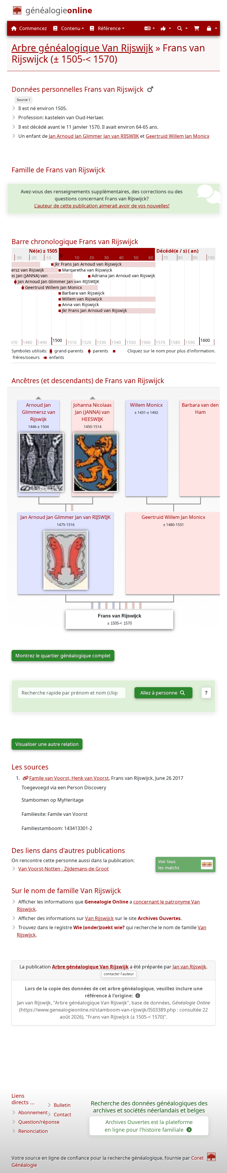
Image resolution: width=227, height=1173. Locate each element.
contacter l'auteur (119, 973)
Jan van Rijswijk (189, 966)
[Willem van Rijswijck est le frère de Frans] (113, 605)
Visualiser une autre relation (47, 744)
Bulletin (62, 1105)
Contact (62, 1114)
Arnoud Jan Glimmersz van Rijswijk (38, 412)
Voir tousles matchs (168, 864)
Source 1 (23, 99)
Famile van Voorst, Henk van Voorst (69, 778)
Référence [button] (109, 28)
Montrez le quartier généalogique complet (63, 655)
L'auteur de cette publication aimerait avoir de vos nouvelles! (101, 205)
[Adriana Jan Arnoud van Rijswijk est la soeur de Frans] (140, 605)
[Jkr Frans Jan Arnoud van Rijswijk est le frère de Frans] (99, 605)
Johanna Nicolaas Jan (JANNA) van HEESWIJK (92, 412)
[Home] (211, 1157)
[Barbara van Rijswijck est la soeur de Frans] (126, 605)
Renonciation (33, 1131)
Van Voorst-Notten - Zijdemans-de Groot (63, 868)
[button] (149, 28)
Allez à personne (159, 693)
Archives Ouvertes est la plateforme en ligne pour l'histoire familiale (149, 1125)
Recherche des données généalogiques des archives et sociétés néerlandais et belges (149, 1107)
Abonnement (33, 1112)
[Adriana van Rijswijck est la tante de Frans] (72, 507)
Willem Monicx (146, 405)
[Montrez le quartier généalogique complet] (38, 397)
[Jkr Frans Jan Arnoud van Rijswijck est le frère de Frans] (92, 605)
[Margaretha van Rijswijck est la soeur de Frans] (133, 605)
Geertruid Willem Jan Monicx (177, 136)
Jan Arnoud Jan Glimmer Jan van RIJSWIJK (94, 136)
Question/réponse (38, 1122)
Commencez (32, 28)
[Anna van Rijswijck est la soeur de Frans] (106, 605)
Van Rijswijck (99, 918)
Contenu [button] (70, 28)
